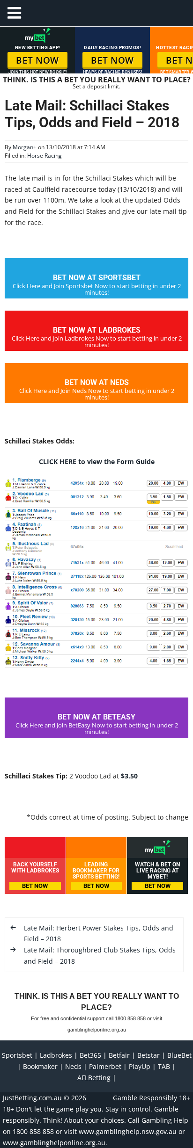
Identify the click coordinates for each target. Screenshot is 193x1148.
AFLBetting (94, 1077)
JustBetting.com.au (32, 1097)
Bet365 (90, 1055)
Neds (73, 1066)
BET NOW (37, 60)
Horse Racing (44, 156)
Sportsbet (17, 1055)
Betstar (148, 1055)
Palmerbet (105, 1066)
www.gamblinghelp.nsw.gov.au (128, 1131)
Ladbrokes (56, 1055)
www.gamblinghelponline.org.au (54, 1142)
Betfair (119, 1055)
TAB (164, 1066)
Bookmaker (40, 1066)
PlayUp (139, 1066)
